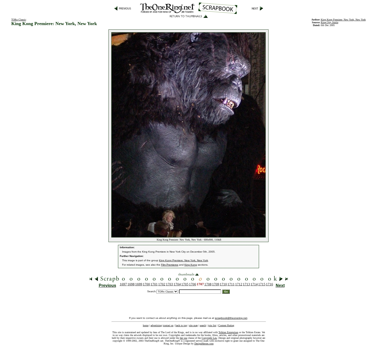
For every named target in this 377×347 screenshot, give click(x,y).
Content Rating (226, 325)
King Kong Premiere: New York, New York (343, 19)
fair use (183, 338)
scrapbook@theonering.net (231, 318)
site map (193, 325)
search (203, 325)
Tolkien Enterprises (228, 332)
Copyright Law (209, 338)
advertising (156, 325)
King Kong (190, 264)
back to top (181, 325)
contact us (168, 325)
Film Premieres (169, 264)
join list (212, 325)
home (145, 325)
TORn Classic (18, 19)
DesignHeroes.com (204, 343)
